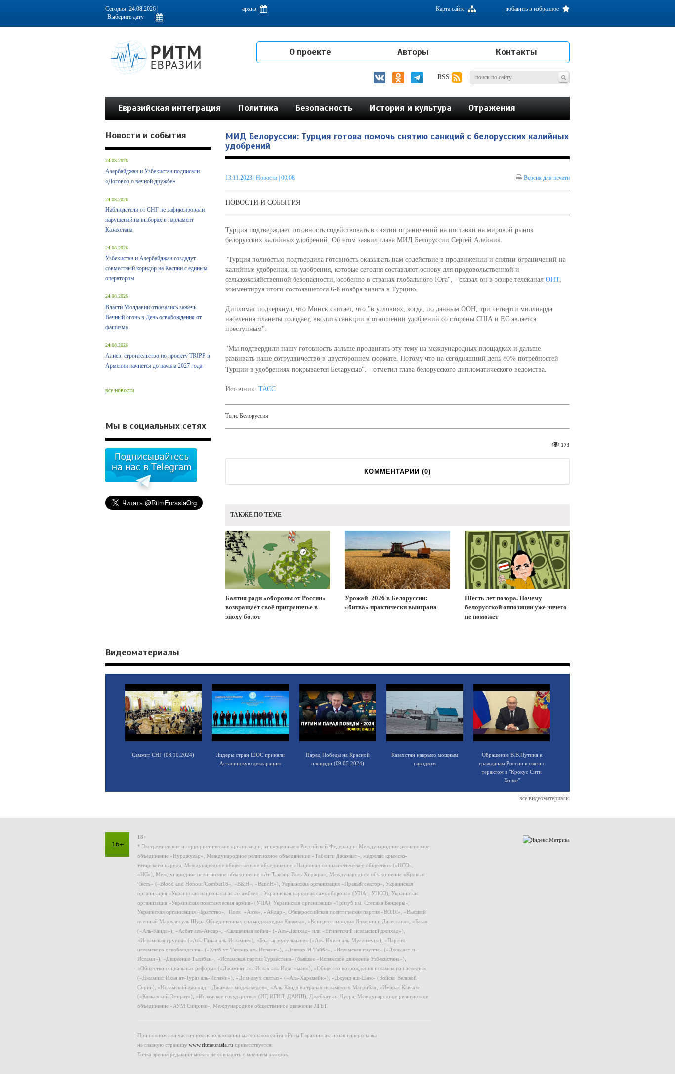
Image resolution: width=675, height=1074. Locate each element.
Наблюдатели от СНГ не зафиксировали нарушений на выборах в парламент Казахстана (155, 220)
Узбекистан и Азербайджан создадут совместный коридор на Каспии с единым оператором (156, 268)
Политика (258, 107)
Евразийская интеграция (169, 107)
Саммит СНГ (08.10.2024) (163, 755)
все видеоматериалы (544, 798)
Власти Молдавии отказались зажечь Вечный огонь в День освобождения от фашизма (153, 317)
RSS (444, 77)
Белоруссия (254, 416)
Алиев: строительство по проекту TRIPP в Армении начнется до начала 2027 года (157, 360)
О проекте (310, 51)
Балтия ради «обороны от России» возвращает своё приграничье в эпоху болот (275, 607)
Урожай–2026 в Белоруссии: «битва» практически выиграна (391, 602)
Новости (267, 177)
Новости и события (262, 202)
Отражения (491, 107)
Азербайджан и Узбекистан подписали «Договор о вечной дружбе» (152, 176)
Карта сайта (451, 8)
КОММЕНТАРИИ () (397, 471)
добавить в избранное (533, 8)
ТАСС (267, 389)
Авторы (413, 51)
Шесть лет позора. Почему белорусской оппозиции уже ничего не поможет (516, 607)
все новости (119, 390)
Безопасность (323, 107)
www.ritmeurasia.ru (211, 1045)
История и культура (410, 107)
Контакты (516, 51)
